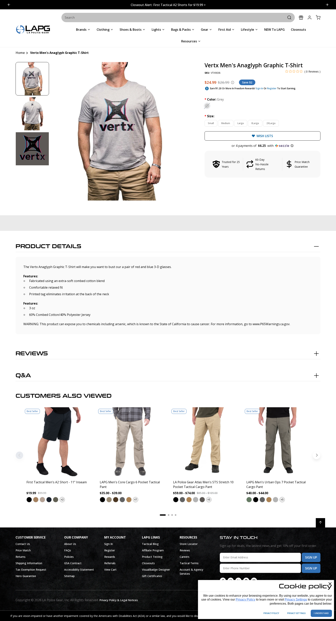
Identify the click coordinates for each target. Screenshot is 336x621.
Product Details (48, 246)
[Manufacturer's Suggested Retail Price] (232, 82)
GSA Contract (72, 563)
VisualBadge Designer (156, 569)
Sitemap (69, 576)
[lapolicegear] (33, 30)
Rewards (109, 557)
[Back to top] (320, 522)
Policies (69, 557)
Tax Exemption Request (31, 569)
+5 (208, 499)
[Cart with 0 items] (318, 17)
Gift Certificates (152, 576)
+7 (135, 499)
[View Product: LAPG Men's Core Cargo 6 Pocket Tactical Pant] (131, 442)
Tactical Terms (189, 563)
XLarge (255, 123)
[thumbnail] (32, 78)
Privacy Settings (296, 599)
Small (211, 123)
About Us (70, 544)
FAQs (67, 550)
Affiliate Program (153, 550)
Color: (214, 99)
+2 (62, 499)
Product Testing (152, 557)
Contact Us (23, 544)
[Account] (309, 17)
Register (271, 88)
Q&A (23, 375)
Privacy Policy (245, 599)
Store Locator (189, 544)
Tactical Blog (150, 544)
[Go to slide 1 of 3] (327, 4)
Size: (209, 116)
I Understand (321, 613)
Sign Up (311, 557)
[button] (262, 146)
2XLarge (271, 123)
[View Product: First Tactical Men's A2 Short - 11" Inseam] (58, 442)
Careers (184, 557)
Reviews (32, 353)
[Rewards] (301, 17)
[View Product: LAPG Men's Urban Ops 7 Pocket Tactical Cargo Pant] (278, 442)
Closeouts (148, 563)
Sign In (259, 88)
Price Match (23, 550)
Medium (225, 123)
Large (240, 123)
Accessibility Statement (79, 569)
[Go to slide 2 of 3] (9, 4)
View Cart (110, 569)
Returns (20, 557)
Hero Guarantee (26, 576)
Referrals (110, 563)
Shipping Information (29, 563)
